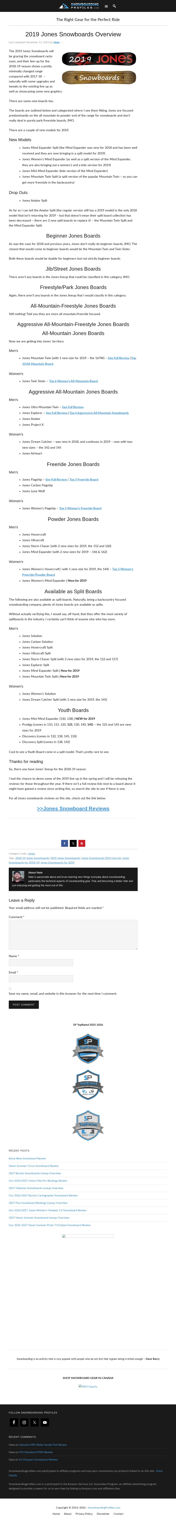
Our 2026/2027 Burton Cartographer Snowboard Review (43, 1195)
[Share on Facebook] (64, 845)
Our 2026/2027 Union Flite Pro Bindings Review (38, 1180)
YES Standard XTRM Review (36, 1452)
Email (13, 972)
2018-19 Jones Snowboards (32, 858)
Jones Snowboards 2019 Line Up (101, 858)
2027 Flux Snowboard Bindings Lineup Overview (38, 1203)
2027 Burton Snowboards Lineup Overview (35, 1173)
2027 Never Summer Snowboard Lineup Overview (39, 1217)
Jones (31, 853)
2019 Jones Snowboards (65, 858)
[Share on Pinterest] (81, 845)
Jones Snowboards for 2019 (57, 862)
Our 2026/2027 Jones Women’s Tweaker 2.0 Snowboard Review (47, 1210)
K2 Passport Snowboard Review (38, 1459)
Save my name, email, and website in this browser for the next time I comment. (63, 993)
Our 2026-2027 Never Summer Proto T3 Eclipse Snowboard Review (50, 1225)
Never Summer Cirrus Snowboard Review (34, 1166)
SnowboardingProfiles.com (104, 1507)
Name (14, 956)
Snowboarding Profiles (78, 5)
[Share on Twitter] (73, 845)
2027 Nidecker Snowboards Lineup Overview (36, 1188)
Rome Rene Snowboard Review (27, 1158)
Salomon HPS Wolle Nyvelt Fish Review (43, 1444)
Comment (16, 917)
